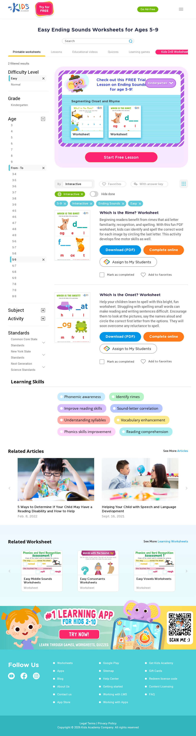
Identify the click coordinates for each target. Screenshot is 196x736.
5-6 (14, 241)
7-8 (14, 284)
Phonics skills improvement (87, 431)
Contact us (64, 694)
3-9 (14, 204)
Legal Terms (88, 723)
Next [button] (186, 488)
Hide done (108, 194)
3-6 (14, 186)
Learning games (139, 52)
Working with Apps (115, 702)
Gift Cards (155, 671)
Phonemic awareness (82, 396)
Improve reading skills (83, 408)
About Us (63, 686)
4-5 (14, 210)
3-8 (14, 198)
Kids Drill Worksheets (175, 52)
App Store (63, 702)
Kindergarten (19, 105)
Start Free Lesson (121, 157)
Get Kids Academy (161, 663)
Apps (60, 671)
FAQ (152, 694)
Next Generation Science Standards (23, 367)
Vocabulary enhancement (143, 420)
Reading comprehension (147, 431)
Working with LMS (115, 694)
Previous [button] (10, 488)
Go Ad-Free (147, 9)
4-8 (14, 229)
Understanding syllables (85, 420)
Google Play (111, 663)
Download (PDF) (120, 250)
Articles (182, 451)
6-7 (14, 265)
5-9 (14, 259)
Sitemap (108, 671)
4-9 (14, 235)
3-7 (14, 192)
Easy (14, 78)
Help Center (111, 678)
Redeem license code (163, 678)
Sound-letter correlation (137, 408)
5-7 (14, 247)
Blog (60, 678)
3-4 (14, 174)
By (59, 184)
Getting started (113, 686)
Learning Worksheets (173, 541)
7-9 (14, 290)
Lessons (56, 52)
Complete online (163, 250)
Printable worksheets (27, 52)
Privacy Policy (107, 723)
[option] (56, 488)
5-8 (14, 253)
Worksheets (65, 663)
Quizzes (113, 52)
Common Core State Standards (24, 342)
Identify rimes (128, 396)
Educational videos (85, 52)
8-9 (14, 296)
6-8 (14, 272)
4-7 (14, 223)
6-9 (14, 278)
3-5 (14, 180)
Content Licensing (161, 686)
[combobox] (77, 184)
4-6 (14, 217)
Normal (15, 84)
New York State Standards (21, 354)
